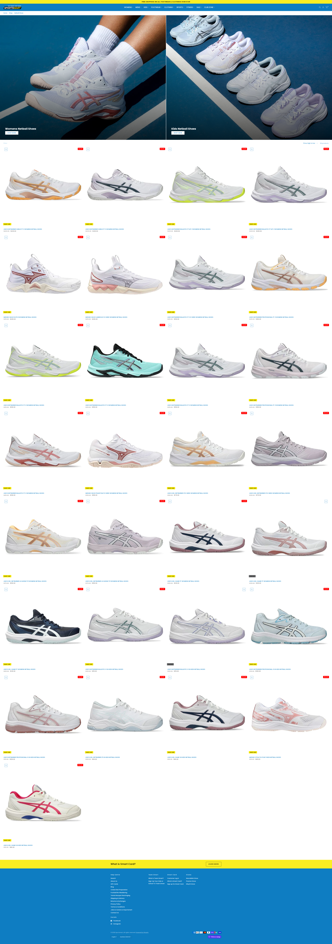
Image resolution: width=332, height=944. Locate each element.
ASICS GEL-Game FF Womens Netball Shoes (183, 581)
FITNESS (190, 7)
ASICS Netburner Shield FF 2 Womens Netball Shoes (23, 229)
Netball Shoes (18, 13)
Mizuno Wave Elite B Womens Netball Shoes (20, 317)
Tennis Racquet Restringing (120, 895)
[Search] (319, 7)
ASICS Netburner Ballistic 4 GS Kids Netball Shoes (104, 669)
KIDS (145, 7)
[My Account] (323, 7)
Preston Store (191, 881)
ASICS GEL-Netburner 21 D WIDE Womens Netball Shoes (187, 493)
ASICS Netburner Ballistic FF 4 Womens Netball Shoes (24, 405)
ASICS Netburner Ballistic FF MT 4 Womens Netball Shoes (188, 229)
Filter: (5, 143)
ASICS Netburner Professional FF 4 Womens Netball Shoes (271, 317)
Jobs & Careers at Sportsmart (121, 910)
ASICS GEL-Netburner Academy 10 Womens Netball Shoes (25, 581)
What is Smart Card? (174, 881)
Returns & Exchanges (118, 901)
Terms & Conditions (118, 907)
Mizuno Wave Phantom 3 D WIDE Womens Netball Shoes (106, 493)
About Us (114, 881)
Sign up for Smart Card (175, 884)
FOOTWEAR (155, 7)
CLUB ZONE (208, 7)
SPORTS (180, 7)
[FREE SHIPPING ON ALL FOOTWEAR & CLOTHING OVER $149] (166, 2)
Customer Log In (173, 878)
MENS (137, 7)
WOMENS (128, 7)
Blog (112, 887)
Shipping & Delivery (117, 898)
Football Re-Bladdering (119, 893)
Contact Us (115, 913)
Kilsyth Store (190, 884)
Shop (10, 13)
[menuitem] (128, 7)
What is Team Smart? (156, 878)
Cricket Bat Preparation (119, 890)
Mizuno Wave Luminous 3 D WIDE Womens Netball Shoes (106, 317)
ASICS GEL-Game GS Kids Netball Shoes (181, 757)
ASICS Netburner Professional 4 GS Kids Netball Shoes (270, 669)
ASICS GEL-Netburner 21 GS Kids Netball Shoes (103, 757)
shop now (12, 133)
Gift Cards (114, 884)
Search (113, 878)
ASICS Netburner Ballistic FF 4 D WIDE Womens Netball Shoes (190, 317)
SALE (198, 7)
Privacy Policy (116, 904)
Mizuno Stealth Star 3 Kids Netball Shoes (265, 757)
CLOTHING (168, 7)
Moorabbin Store (192, 878)
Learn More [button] (213, 864)
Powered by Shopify (142, 932)
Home (5, 13)
